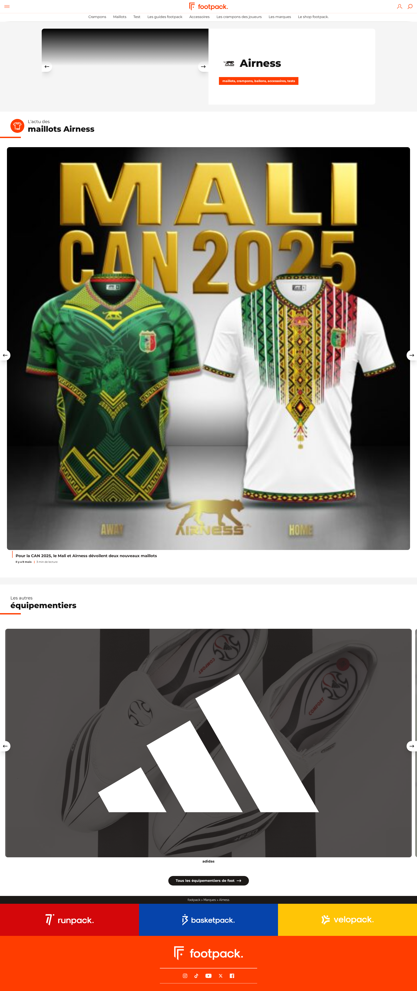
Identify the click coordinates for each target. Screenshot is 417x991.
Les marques (280, 17)
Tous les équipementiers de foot (205, 881)
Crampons (97, 17)
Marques (210, 900)
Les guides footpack (164, 17)
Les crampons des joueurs (239, 17)
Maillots (119, 17)
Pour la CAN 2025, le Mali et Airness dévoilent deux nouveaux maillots (86, 555)
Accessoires (199, 17)
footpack (194, 900)
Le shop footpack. (313, 17)
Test (137, 17)
